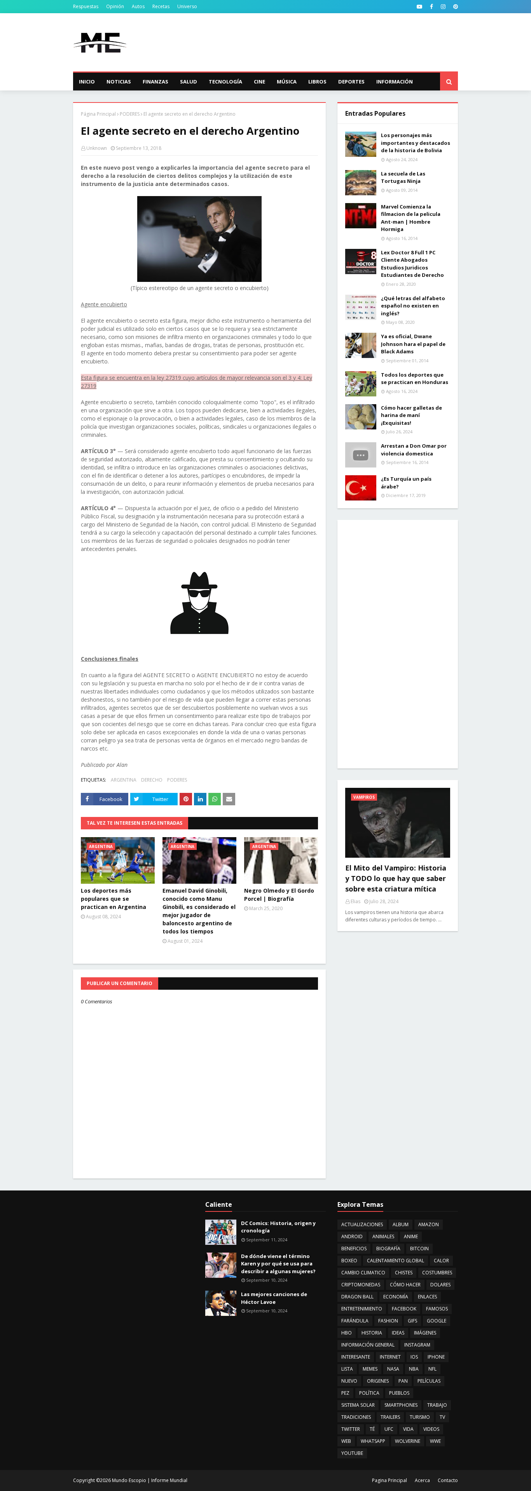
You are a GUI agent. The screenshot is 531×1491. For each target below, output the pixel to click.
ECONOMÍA (395, 1296)
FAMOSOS (437, 1308)
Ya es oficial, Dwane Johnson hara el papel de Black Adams (413, 344)
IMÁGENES (425, 1332)
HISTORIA (372, 1332)
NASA (393, 1369)
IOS (414, 1357)
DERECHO (151, 780)
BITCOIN (419, 1248)
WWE (435, 1441)
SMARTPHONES (400, 1405)
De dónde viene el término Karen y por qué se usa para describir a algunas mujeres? (278, 1264)
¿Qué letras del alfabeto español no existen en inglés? (413, 306)
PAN (403, 1381)
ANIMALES (383, 1236)
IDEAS (398, 1332)
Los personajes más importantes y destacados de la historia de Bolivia (415, 143)
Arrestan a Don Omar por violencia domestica (414, 449)
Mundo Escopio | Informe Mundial (149, 1480)
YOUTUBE (352, 1453)
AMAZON (428, 1224)
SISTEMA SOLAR (358, 1405)
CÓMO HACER (405, 1284)
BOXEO (349, 1260)
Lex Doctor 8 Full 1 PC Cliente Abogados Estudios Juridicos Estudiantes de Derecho (412, 264)
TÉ (372, 1429)
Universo (187, 6)
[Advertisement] (316, 42)
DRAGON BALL (357, 1296)
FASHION (388, 1320)
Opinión (115, 6)
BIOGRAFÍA (388, 1248)
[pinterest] (454, 6)
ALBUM (401, 1224)
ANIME (411, 1236)
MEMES (370, 1369)
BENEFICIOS (354, 1248)
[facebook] (431, 6)
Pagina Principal (389, 1480)
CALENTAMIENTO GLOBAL (395, 1260)
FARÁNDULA (355, 1320)
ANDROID (352, 1236)
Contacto (448, 1480)
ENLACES (427, 1296)
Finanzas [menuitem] (155, 81)
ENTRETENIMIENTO (361, 1308)
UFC (388, 1429)
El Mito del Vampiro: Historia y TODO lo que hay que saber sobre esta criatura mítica (395, 878)
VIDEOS (431, 1429)
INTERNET (390, 1357)
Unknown (96, 148)
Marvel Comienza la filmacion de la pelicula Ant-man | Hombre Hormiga (410, 218)
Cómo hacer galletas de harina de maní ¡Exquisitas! (411, 415)
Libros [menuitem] (317, 81)
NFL (432, 1369)
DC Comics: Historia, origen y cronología (278, 1227)
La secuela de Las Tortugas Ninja (403, 177)
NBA (414, 1369)
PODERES (130, 114)
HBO (346, 1332)
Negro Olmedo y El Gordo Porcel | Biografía (279, 894)
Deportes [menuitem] (351, 81)
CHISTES (403, 1272)
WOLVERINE (407, 1441)
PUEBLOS (399, 1393)
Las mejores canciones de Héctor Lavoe (274, 1298)
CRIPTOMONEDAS (360, 1284)
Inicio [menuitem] (87, 81)
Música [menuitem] (287, 81)
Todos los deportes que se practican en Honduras (414, 378)
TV (442, 1417)
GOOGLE (436, 1320)
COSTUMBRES (437, 1272)
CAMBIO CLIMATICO (363, 1272)
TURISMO (420, 1417)
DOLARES (440, 1284)
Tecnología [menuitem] (225, 81)
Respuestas (85, 6)
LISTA (347, 1369)
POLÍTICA (369, 1393)
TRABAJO (437, 1405)
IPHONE (436, 1357)
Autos (138, 6)
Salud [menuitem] (188, 81)
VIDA (408, 1429)
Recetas (160, 6)
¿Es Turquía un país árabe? (406, 482)
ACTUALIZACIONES (362, 1224)
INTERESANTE (355, 1357)
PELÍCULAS (428, 1381)
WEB (346, 1441)
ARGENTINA (123, 780)
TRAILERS (390, 1417)
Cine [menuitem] (259, 81)
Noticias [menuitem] (119, 81)
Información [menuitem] (394, 81)
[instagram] (443, 6)
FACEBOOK (404, 1308)
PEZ (345, 1393)
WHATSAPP (373, 1441)
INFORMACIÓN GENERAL (368, 1345)
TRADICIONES (356, 1417)
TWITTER (350, 1429)
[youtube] (419, 6)
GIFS (412, 1320)
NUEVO (349, 1381)
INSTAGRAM (417, 1345)
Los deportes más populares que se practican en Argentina (113, 899)
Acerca (422, 1480)
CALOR (441, 1260)
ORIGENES (378, 1381)
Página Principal (98, 114)
